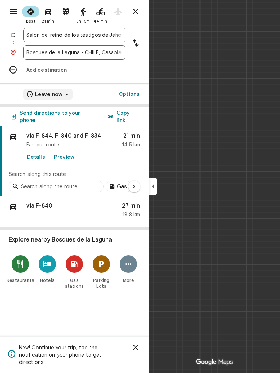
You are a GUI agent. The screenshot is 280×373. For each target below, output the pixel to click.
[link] (74, 161)
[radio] (30, 13)
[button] (74, 211)
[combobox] (74, 35)
